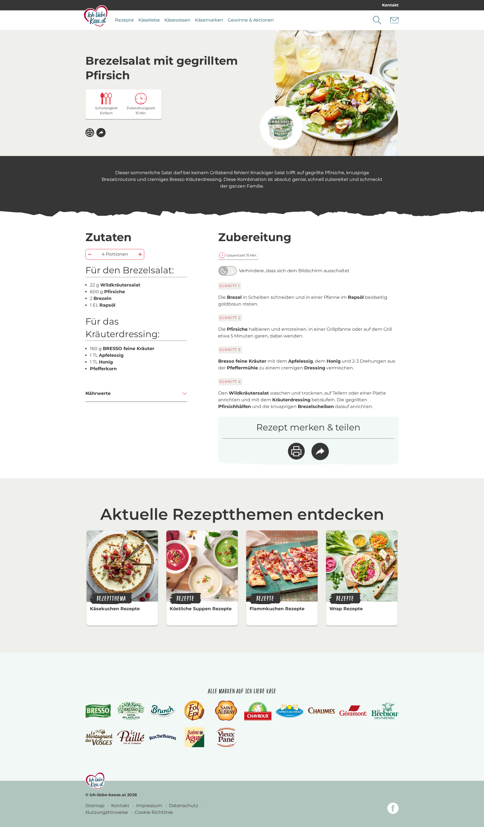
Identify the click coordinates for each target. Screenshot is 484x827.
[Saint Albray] (226, 711)
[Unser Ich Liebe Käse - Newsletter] (394, 20)
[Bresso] (99, 710)
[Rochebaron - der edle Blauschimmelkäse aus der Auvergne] (162, 737)
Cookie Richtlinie (154, 812)
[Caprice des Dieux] (289, 711)
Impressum (149, 805)
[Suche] (377, 20)
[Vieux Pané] (226, 737)
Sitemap (95, 805)
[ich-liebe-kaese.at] (95, 780)
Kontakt (390, 5)
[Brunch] (162, 710)
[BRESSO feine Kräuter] (280, 127)
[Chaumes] (321, 710)
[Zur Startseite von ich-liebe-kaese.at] (95, 16)
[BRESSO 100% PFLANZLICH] (130, 711)
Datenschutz (184, 805)
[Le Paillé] (130, 737)
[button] (101, 132)
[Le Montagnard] (99, 737)
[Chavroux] (257, 710)
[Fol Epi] (194, 711)
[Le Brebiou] (385, 710)
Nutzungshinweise (107, 812)
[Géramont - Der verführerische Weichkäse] (353, 710)
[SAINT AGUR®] (194, 737)
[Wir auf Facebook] (393, 809)
